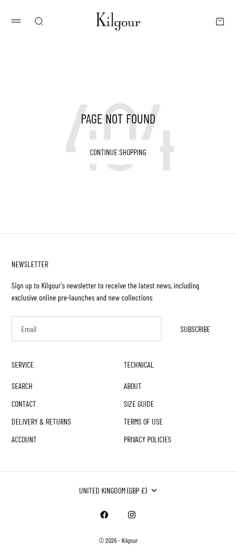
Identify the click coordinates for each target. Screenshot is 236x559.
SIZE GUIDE (139, 403)
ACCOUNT (24, 439)
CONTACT (23, 403)
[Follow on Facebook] (104, 514)
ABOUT (132, 386)
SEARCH (22, 386)
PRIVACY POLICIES (147, 439)
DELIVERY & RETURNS (41, 421)
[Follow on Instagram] (131, 514)
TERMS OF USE (143, 421)
